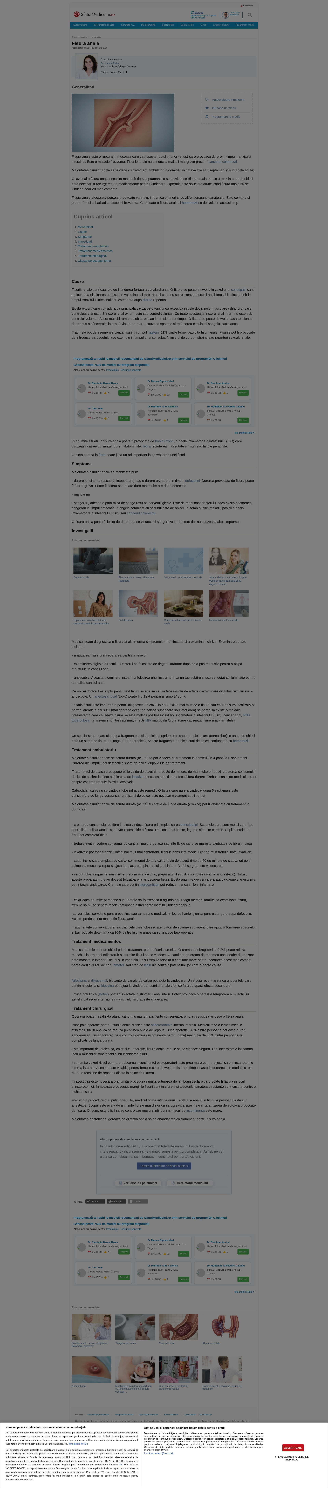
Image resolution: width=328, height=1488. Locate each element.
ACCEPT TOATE (293, 1448)
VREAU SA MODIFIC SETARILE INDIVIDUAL (292, 1458)
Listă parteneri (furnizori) (159, 1453)
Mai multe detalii (78, 1443)
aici (120, 1464)
